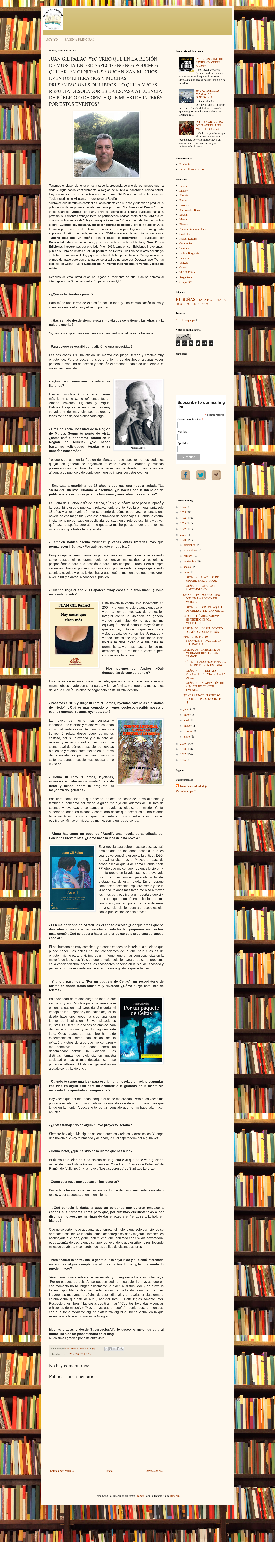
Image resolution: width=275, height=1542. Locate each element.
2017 (183, 754)
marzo (187, 725)
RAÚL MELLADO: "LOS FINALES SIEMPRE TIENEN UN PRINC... (204, 663)
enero (187, 736)
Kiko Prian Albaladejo (193, 786)
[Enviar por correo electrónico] (106, 1349)
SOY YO (52, 39)
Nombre (182, 431)
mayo (187, 714)
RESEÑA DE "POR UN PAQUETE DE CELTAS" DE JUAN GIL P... (204, 608)
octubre (188, 556)
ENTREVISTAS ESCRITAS (76, 1354)
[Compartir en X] (114, 1349)
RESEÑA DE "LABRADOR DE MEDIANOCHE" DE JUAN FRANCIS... (201, 653)
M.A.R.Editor (187, 272)
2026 (183, 507)
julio (187, 572)
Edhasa (183, 186)
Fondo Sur (185, 164)
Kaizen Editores (188, 238)
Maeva (183, 219)
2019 (183, 743)
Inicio (109, 1471)
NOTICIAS (203, 303)
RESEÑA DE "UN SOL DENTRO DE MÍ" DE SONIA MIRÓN (203, 630)
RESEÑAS (185, 299)
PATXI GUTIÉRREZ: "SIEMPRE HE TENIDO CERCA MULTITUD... (202, 619)
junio (187, 709)
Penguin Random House (193, 229)
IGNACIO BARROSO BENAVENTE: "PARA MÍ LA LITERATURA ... (202, 640)
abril (187, 720)
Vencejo (183, 262)
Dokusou (184, 205)
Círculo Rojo (186, 243)
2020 (183, 540)
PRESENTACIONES (186, 304)
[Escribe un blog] (110, 1349)
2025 (183, 512)
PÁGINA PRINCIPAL (80, 39)
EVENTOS (205, 300)
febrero (188, 731)
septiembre (190, 561)
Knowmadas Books (190, 210)
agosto (188, 567)
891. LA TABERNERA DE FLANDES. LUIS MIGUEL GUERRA (209, 125)
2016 (183, 760)
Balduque (184, 258)
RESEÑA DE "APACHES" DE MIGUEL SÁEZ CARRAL (201, 578)
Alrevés (183, 195)
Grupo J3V (185, 282)
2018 (183, 749)
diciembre (190, 545)
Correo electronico (190, 419)
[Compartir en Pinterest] (122, 1349)
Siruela (183, 214)
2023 (183, 523)
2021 (183, 534)
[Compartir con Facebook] (118, 1349)
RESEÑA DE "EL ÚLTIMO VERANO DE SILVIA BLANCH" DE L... (204, 674)
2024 (183, 518)
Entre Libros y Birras (191, 169)
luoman (140, 1496)
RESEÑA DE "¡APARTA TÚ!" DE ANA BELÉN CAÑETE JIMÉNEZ (203, 686)
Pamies (183, 200)
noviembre (190, 550)
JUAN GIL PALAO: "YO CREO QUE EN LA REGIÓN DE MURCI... (201, 598)
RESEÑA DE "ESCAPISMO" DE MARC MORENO (202, 587)
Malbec (183, 190)
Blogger (174, 1496)
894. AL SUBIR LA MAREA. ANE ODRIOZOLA (207, 94)
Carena (183, 267)
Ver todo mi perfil (186, 791)
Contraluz (184, 234)
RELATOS (220, 300)
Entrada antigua (154, 1471)
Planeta (183, 224)
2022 (183, 529)
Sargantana (185, 277)
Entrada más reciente (62, 1471)
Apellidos (183, 443)
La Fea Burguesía (189, 253)
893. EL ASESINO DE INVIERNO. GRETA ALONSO (209, 62)
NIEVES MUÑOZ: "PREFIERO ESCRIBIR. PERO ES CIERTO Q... (202, 698)
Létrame (184, 248)
